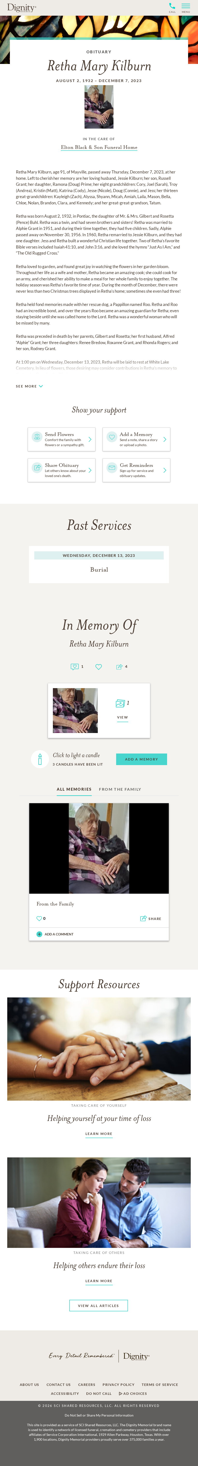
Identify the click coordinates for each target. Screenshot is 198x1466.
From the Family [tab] (120, 789)
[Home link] (21, 7)
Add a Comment (59, 934)
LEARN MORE (99, 1134)
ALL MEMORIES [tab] (74, 789)
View (122, 717)
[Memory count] (75, 666)
